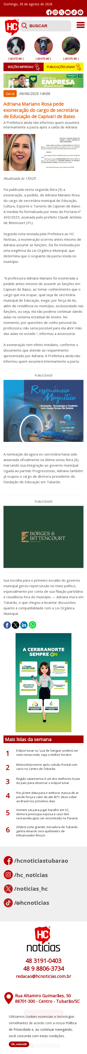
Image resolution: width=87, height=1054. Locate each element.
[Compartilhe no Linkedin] (24, 625)
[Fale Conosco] (80, 12)
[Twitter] (61, 12)
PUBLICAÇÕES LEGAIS (61, 67)
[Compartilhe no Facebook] (7, 625)
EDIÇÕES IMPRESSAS (20, 67)
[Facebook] (49, 12)
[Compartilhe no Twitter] (15, 625)
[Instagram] (55, 12)
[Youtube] (68, 12)
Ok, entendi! (19, 1044)
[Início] (11, 34)
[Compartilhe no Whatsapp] (32, 625)
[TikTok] (74, 12)
